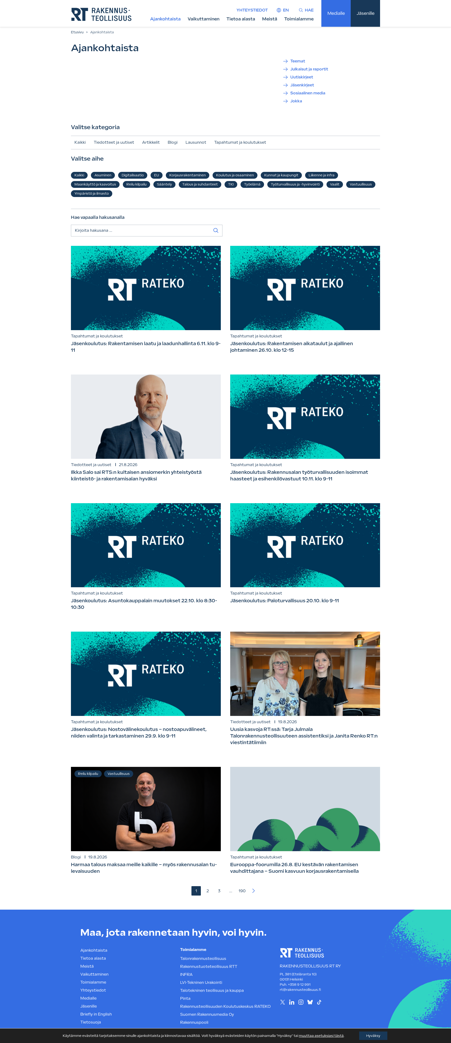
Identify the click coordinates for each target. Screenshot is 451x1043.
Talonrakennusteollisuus (203, 958)
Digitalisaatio (133, 175)
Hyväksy (373, 1036)
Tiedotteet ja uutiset (114, 142)
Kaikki (80, 142)
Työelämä (252, 184)
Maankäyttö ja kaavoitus (95, 184)
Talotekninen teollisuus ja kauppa (212, 990)
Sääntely (164, 184)
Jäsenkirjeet (302, 85)
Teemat (297, 61)
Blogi (173, 142)
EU (156, 175)
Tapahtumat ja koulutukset (240, 142)
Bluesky (310, 1002)
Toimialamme (299, 18)
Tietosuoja (90, 1022)
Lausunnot (196, 142)
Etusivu (77, 32)
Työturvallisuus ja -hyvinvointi (295, 184)
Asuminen (102, 175)
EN (286, 10)
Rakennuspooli (194, 1022)
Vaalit (334, 184)
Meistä (269, 18)
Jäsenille (365, 13)
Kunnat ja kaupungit (281, 175)
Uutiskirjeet (301, 77)
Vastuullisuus (361, 184)
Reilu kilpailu (136, 184)
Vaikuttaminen (203, 18)
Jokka (296, 101)
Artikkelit (151, 142)
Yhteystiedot (252, 10)
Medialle (336, 13)
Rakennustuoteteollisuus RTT (208, 966)
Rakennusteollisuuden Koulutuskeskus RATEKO (225, 1006)
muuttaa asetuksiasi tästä (321, 1036)
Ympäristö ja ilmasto (91, 193)
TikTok (319, 1002)
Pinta (185, 998)
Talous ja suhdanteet (200, 184)
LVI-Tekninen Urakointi (201, 982)
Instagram (300, 1002)
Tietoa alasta (240, 18)
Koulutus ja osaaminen (235, 175)
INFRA (186, 974)
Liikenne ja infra (321, 175)
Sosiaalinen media (307, 93)
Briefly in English (96, 1014)
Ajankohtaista (165, 18)
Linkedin (291, 1002)
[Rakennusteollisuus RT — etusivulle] (101, 14)
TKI (231, 184)
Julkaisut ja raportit (309, 69)
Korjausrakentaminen (187, 175)
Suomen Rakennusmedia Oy (207, 1014)
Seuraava (253, 891)
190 (242, 891)
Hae (309, 10)
